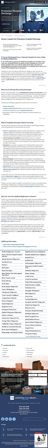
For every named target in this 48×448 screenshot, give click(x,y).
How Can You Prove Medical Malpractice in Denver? (34, 49)
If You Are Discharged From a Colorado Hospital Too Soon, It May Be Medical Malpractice (12, 46)
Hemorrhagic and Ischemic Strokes (12, 332)
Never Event (28, 296)
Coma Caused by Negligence (10, 295)
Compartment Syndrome (9, 298)
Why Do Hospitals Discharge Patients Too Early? (34, 45)
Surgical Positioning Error (33, 331)
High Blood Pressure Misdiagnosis (35, 252)
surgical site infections (27, 110)
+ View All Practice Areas (32, 336)
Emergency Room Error (9, 309)
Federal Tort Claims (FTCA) (10, 318)
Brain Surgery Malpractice (10, 286)
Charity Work (26, 403)
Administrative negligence (13, 176)
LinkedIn (6, 419)
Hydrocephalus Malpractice (33, 263)
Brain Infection (6, 281)
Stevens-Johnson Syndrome (33, 325)
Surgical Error (29, 328)
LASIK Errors (29, 276)
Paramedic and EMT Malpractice (35, 302)
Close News (33, 446)
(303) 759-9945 (24, 409)
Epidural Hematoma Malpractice (11, 312)
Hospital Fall (29, 260)
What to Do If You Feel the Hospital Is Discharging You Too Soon (20, 246)
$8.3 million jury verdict (7, 221)
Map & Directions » (24, 412)
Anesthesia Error (7, 262)
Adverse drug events (8, 106)
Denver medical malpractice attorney (30, 186)
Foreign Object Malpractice (10, 321)
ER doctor (13, 216)
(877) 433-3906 (24, 407)
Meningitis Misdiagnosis (32, 290)
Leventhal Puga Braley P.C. (8, 2)
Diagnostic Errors (7, 306)
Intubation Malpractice (32, 270)
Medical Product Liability (32, 285)
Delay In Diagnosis (7, 301)
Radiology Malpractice (32, 313)
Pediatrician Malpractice (32, 305)
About (9, 403)
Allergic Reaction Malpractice (11, 259)
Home (2, 35)
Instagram (10, 419)
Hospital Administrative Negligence (35, 254)
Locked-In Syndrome (31, 279)
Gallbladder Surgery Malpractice (12, 324)
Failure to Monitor (7, 315)
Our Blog (3, 424)
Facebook (2, 419)
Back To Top (42, 85)
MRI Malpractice (30, 293)
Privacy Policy (35, 388)
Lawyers (12, 403)
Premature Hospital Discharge (34, 310)
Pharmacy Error (30, 308)
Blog (23, 403)
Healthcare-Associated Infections (11, 326)
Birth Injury (5, 267)
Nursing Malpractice (31, 299)
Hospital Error (29, 257)
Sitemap (21, 445)
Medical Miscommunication (33, 282)
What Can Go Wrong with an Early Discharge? (12, 50)
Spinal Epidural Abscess (32, 319)
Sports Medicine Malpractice (33, 322)
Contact (38, 403)
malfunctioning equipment (10, 169)
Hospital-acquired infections (10, 108)
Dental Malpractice (7, 304)
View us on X (14, 419)
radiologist (22, 216)
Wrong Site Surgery (31, 333)
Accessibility (26, 445)
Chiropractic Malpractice (9, 292)
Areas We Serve (33, 403)
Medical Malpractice (9, 35)
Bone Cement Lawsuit (8, 278)
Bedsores (4, 265)
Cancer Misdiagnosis (8, 289)
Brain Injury (5, 283)
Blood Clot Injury (7, 270)
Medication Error (30, 288)
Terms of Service (43, 388)
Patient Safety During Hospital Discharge (13, 244)
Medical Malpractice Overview (11, 252)
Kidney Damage (30, 273)
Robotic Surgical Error (32, 316)
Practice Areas (18, 403)
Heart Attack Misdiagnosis (10, 329)
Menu (45, 2)
